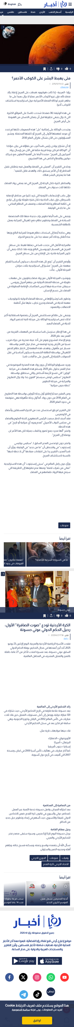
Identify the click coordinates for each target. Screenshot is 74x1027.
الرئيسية (69, 12)
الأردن (42, 12)
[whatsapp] (50, 977)
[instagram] (37, 977)
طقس (10, 12)
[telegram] (23, 994)
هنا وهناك (64, 87)
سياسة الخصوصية (21, 1009)
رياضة (66, 638)
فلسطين (22, 12)
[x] (23, 977)
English (12, 4)
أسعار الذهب (55, 12)
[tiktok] (37, 994)
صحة (33, 12)
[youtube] (64, 977)
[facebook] (9, 977)
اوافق (37, 1020)
